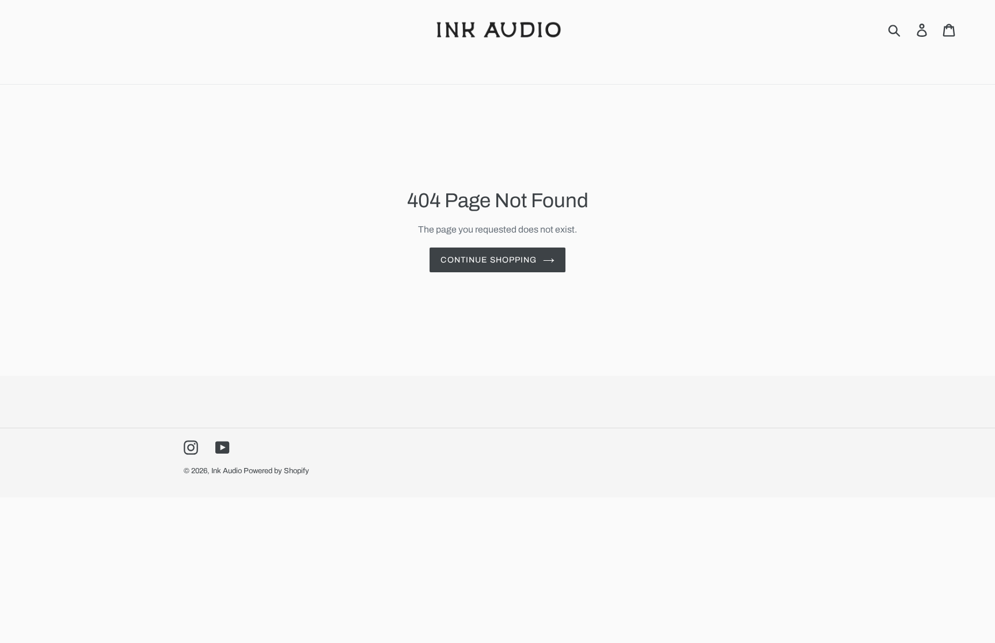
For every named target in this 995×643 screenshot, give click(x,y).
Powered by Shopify (276, 471)
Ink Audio (226, 471)
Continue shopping (488, 260)
